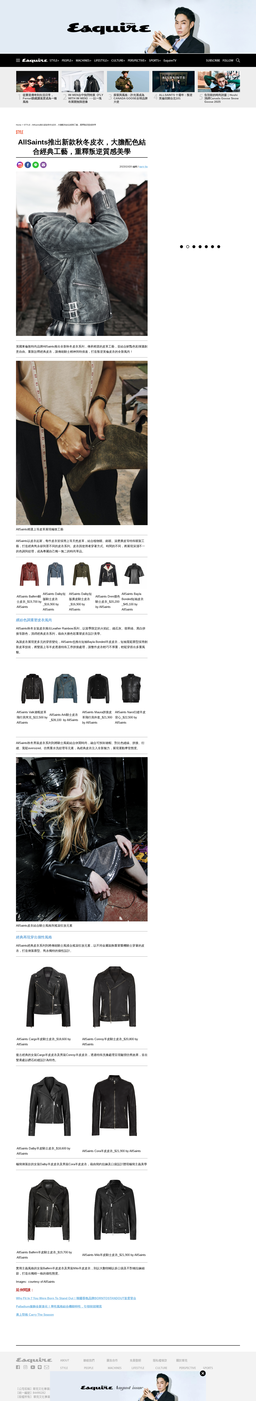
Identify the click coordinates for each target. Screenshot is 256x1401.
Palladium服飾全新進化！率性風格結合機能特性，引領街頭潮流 (59, 1306)
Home (18, 125)
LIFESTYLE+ (101, 60)
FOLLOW (228, 60)
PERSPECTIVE (187, 1368)
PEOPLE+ (67, 60)
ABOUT (64, 1360)
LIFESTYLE (138, 1368)
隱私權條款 (160, 1360)
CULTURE (161, 1368)
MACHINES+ (83, 60)
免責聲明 (135, 1360)
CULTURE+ (118, 60)
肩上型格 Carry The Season (35, 1314)
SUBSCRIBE (213, 60)
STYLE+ (54, 60)
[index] (35, 61)
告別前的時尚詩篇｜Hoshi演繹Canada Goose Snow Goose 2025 (221, 98)
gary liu (143, 166)
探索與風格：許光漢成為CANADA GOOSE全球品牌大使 (131, 98)
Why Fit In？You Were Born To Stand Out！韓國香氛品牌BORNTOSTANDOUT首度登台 (76, 1298)
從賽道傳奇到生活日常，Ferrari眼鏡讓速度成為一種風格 (40, 98)
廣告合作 (112, 1360)
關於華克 (181, 1360)
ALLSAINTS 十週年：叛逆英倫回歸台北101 (175, 96)
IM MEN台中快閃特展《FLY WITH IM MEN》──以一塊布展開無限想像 (85, 98)
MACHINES (115, 1368)
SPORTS (208, 1368)
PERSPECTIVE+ (137, 60)
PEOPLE (88, 1368)
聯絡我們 (89, 1360)
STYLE (27, 125)
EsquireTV (170, 60)
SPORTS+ (155, 60)
